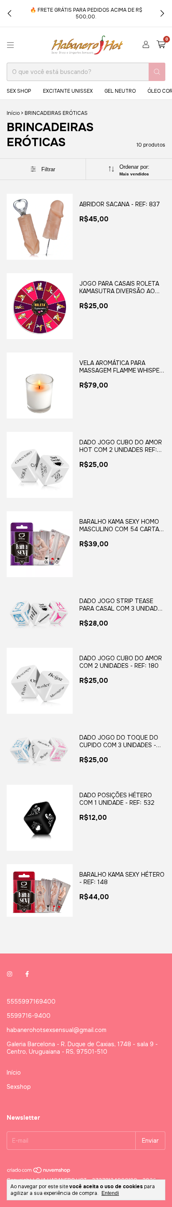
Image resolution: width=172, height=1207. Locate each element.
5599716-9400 (29, 1015)
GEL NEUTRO (120, 91)
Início (13, 113)
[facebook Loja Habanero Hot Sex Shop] (27, 974)
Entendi (110, 1193)
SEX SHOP (19, 91)
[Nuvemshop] (39, 1172)
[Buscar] (157, 72)
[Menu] (10, 45)
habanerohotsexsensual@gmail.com (56, 1030)
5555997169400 (31, 1001)
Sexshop (19, 1086)
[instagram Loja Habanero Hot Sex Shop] (10, 974)
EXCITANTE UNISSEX (68, 91)
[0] (161, 45)
